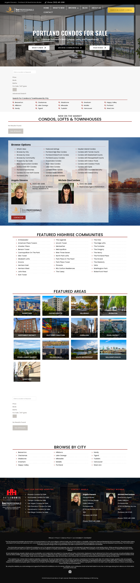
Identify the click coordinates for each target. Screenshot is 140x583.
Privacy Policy (54, 538)
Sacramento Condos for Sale (39, 509)
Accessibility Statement (82, 538)
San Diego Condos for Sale (38, 512)
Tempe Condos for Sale (37, 500)
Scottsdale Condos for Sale (38, 497)
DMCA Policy (67, 538)
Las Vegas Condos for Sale (38, 503)
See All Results (15, 131)
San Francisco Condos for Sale (39, 506)
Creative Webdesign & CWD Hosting (88, 578)
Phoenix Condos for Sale (37, 494)
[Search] (15, 89)
